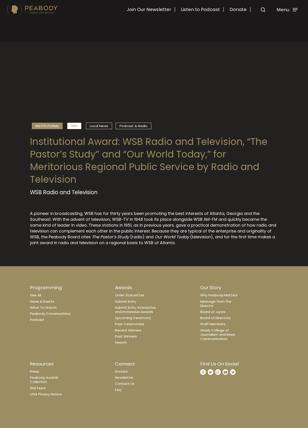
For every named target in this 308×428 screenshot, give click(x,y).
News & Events (42, 301)
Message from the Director (215, 303)
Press (34, 371)
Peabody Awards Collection (44, 379)
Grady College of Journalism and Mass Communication (217, 334)
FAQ (118, 389)
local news (99, 126)
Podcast (37, 319)
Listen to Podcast (200, 9)
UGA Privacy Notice (46, 394)
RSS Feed (37, 388)
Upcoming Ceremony (133, 317)
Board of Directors (215, 317)
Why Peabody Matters (219, 295)
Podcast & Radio (133, 126)
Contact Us (124, 383)
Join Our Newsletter (149, 9)
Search (121, 342)
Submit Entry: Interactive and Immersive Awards (135, 309)
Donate (238, 9)
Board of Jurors (213, 311)
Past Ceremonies (129, 324)
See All (35, 295)
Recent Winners (128, 330)
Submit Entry (125, 301)
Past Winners (126, 336)
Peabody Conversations (50, 313)
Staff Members (212, 324)
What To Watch (43, 307)
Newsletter (124, 377)
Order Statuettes (129, 295)
